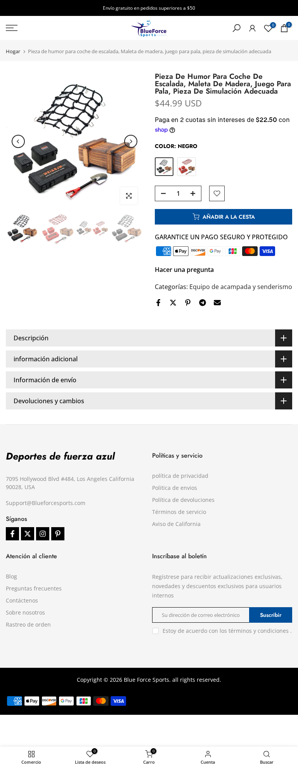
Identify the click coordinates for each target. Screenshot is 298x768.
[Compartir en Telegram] (202, 302)
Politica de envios (174, 487)
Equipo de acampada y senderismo (240, 286)
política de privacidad (180, 475)
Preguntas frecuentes (34, 588)
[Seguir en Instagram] (42, 533)
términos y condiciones (259, 630)
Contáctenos (22, 600)
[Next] (130, 141)
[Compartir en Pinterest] (187, 302)
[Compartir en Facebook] (158, 302)
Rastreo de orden (28, 624)
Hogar (13, 51)
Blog (11, 576)
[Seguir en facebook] (12, 533)
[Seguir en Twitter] (27, 533)
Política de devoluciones (183, 499)
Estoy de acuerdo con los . (227, 630)
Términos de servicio (179, 511)
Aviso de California (176, 524)
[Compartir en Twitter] (173, 302)
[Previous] (18, 141)
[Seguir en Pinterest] (57, 533)
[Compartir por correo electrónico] (217, 302)
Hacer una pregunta (184, 269)
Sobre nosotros (25, 612)
